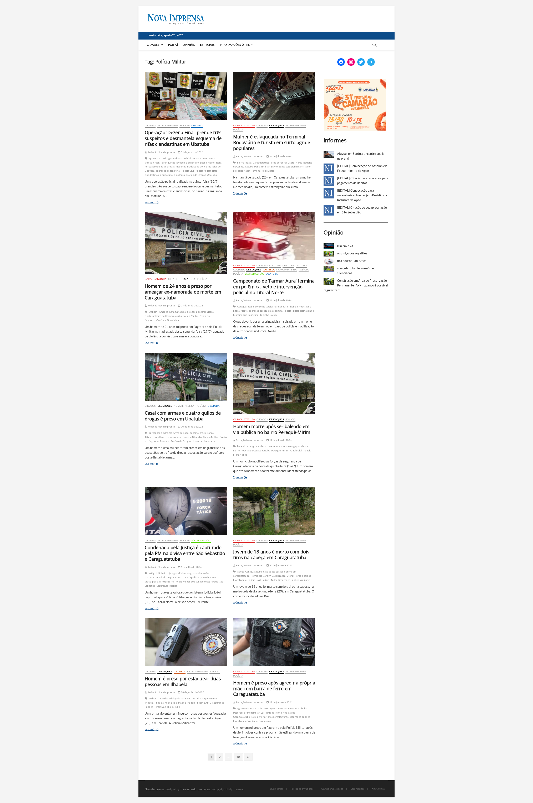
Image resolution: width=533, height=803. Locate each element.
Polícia (184, 125)
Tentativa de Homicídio (167, 706)
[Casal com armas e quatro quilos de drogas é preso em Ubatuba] (186, 377)
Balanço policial (182, 158)
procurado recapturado (204, 581)
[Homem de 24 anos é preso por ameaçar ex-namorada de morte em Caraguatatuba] (186, 243)
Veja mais (156, 202)
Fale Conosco (378, 788)
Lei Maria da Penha (271, 712)
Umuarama (209, 441)
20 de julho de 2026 (192, 426)
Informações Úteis (234, 44)
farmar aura (281, 306)
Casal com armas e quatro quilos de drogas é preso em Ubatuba (183, 416)
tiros (244, 454)
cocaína (196, 158)
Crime (268, 446)
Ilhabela (269, 269)
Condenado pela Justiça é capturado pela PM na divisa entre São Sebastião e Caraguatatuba (185, 553)
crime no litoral (190, 698)
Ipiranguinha (168, 162)
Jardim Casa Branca (274, 575)
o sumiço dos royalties (352, 253)
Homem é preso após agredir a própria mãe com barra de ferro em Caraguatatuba (274, 688)
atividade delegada (170, 698)
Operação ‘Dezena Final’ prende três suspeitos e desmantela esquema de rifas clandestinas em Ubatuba (183, 138)
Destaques (276, 125)
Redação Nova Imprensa (161, 152)
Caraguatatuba (244, 125)
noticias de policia (197, 166)
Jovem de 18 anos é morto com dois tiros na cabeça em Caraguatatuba (271, 554)
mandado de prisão (166, 577)
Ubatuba (197, 125)
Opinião (189, 44)
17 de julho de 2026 (280, 440)
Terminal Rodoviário (262, 170)
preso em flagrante (278, 716)
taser (247, 170)
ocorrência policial (188, 577)
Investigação (293, 446)
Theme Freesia (188, 789)
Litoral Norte (207, 162)
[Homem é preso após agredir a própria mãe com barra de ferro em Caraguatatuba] (274, 642)
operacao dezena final (168, 170)
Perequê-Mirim (280, 450)
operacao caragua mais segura (266, 310)
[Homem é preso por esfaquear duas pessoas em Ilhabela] (186, 642)
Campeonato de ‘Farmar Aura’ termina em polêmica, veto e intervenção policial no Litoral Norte (274, 286)
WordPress (204, 789)
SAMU (274, 166)
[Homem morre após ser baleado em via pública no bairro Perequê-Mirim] (274, 383)
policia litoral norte (163, 581)
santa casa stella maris (291, 166)
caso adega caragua (274, 571)
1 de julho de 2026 (191, 567)
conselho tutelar (264, 306)
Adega (240, 571)
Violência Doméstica (167, 320)
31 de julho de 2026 (192, 152)
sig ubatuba (166, 174)
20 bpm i (153, 698)
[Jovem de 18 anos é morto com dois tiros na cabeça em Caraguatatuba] (274, 511)
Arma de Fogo (181, 432)
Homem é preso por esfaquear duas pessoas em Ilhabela (183, 681)
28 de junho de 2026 (192, 692)
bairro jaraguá (169, 573)
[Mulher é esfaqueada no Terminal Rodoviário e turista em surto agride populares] (274, 96)
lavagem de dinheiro (187, 162)
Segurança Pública (167, 585)
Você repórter (357, 788)
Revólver (165, 441)
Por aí (173, 44)
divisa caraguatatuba (190, 573)
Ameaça (163, 311)
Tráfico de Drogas (196, 174)
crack (156, 162)
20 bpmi (153, 311)
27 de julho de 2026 (280, 156)
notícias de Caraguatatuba (167, 315)
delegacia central (196, 311)
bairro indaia (244, 162)
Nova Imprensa (167, 125)
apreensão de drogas (160, 158)
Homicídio (279, 446)
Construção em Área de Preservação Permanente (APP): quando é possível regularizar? (356, 285)
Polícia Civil (188, 170)
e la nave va (345, 246)
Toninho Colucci (269, 314)
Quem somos (276, 788)
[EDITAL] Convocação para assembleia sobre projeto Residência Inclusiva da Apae (362, 195)
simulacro (179, 174)
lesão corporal (278, 162)
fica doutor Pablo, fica (351, 261)
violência (305, 579)
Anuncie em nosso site (332, 788)
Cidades (153, 44)
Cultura (275, 265)
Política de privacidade (302, 788)
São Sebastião (254, 273)
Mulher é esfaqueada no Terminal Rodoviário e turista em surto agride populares (271, 142)
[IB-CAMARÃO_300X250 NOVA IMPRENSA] (355, 81)
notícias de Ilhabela (175, 702)
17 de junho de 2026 (280, 702)
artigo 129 (154, 573)
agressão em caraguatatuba (285, 708)
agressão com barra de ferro (253, 708)
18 (239, 757)
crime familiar (252, 712)
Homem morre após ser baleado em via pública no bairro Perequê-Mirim (271, 429)
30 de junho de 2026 (280, 565)
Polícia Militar (203, 170)
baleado (241, 446)
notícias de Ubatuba (190, 437)
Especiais (207, 44)
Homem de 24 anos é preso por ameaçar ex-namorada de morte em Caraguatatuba (183, 292)
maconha (181, 166)
